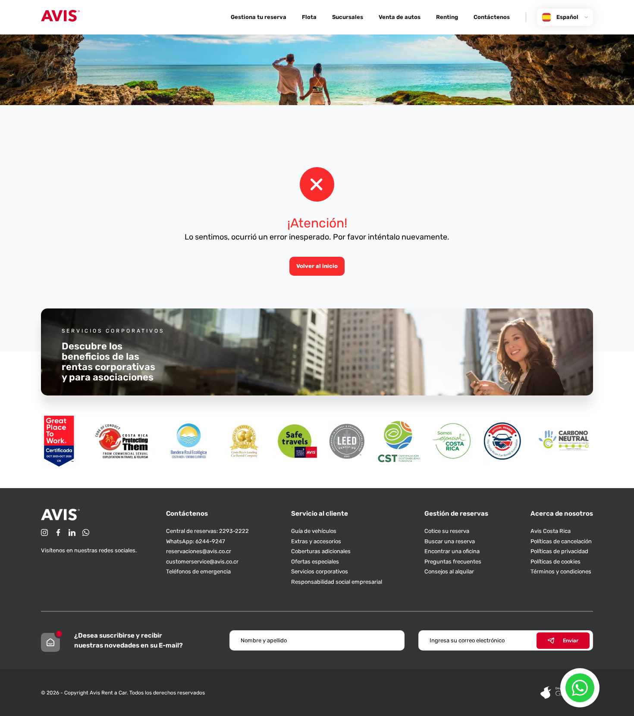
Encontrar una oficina (452, 551)
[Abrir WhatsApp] (579, 687)
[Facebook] (58, 532)
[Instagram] (44, 532)
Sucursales (347, 17)
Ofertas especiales (315, 561)
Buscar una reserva (449, 541)
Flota (309, 17)
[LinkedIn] (72, 532)
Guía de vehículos (313, 531)
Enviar (570, 641)
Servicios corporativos (319, 571)
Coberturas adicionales (321, 551)
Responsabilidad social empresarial (336, 582)
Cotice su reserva (446, 531)
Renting (447, 17)
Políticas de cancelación (561, 541)
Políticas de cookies (555, 561)
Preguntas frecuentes (452, 561)
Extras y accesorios (316, 541)
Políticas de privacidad (559, 551)
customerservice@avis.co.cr (202, 561)
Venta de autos (400, 17)
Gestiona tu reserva (258, 17)
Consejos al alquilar (449, 571)
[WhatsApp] (85, 532)
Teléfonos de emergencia (198, 571)
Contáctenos (492, 17)
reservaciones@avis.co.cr (198, 551)
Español (567, 17)
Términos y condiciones (560, 571)
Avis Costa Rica (550, 531)
